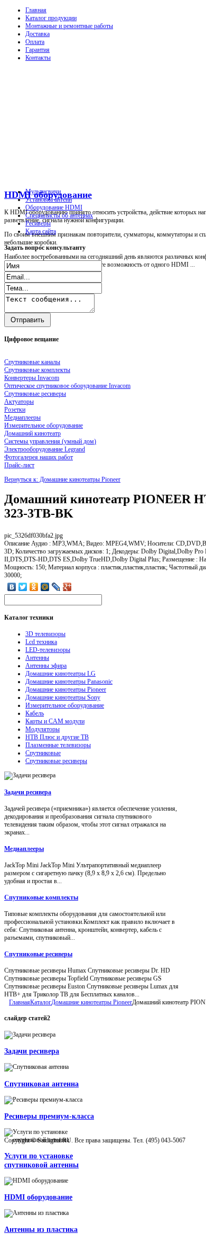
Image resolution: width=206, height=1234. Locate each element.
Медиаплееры (24, 848)
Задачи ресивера (27, 792)
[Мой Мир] (45, 587)
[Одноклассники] (34, 587)
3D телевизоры (45, 634)
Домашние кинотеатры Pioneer (65, 689)
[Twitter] (23, 587)
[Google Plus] (67, 587)
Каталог (40, 1002)
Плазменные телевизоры (58, 745)
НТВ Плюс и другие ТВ (57, 737)
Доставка (37, 34)
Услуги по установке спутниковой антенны (41, 1160)
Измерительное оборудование (64, 705)
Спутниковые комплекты (41, 897)
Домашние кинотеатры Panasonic (69, 681)
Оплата (34, 42)
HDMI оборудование (38, 1197)
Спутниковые (43, 753)
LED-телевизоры (47, 650)
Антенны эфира (46, 665)
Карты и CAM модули (55, 721)
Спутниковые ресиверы (56, 761)
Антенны (37, 657)
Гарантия (37, 49)
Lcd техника (41, 642)
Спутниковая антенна (41, 1083)
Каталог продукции (51, 18)
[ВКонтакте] (11, 587)
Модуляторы (42, 729)
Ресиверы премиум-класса (49, 1116)
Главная (35, 10)
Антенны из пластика (41, 1229)
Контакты (38, 57)
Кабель (34, 713)
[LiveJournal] (56, 587)
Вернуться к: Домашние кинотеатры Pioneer (62, 479)
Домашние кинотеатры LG (60, 673)
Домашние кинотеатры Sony (62, 697)
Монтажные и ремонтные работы (69, 26)
